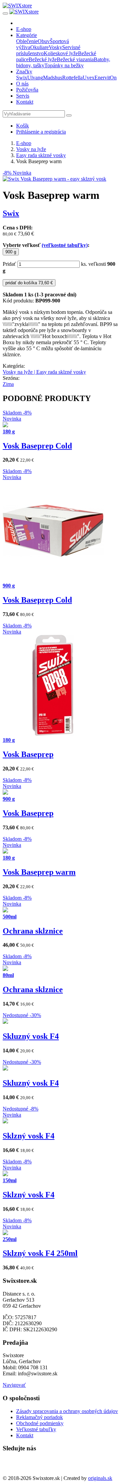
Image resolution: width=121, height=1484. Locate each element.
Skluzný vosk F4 (31, 1036)
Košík (22, 126)
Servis (22, 96)
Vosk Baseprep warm (39, 872)
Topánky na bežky (64, 65)
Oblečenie (27, 41)
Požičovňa (27, 90)
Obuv (44, 41)
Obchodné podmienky (40, 1423)
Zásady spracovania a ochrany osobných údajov (67, 1411)
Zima (8, 384)
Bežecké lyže (43, 59)
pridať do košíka (29, 282)
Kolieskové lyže (61, 53)
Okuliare (39, 47)
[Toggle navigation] (5, 13)
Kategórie (26, 35)
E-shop (23, 29)
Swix (21, 77)
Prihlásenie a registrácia (41, 132)
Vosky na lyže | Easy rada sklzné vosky (44, 372)
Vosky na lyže (31, 149)
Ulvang (35, 77)
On (113, 77)
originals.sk (100, 1478)
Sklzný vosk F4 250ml (40, 1253)
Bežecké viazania (75, 59)
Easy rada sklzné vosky (41, 155)
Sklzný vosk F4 (28, 1135)
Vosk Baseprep (28, 754)
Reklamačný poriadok (39, 1417)
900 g (10, 251)
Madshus (52, 77)
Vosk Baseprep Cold (37, 445)
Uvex (88, 77)
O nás (22, 83)
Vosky (55, 47)
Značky (24, 71)
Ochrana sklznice (33, 931)
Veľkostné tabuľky (36, 1429)
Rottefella (72, 77)
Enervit (102, 77)
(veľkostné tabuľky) (65, 245)
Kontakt (24, 102)
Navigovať (14, 1385)
